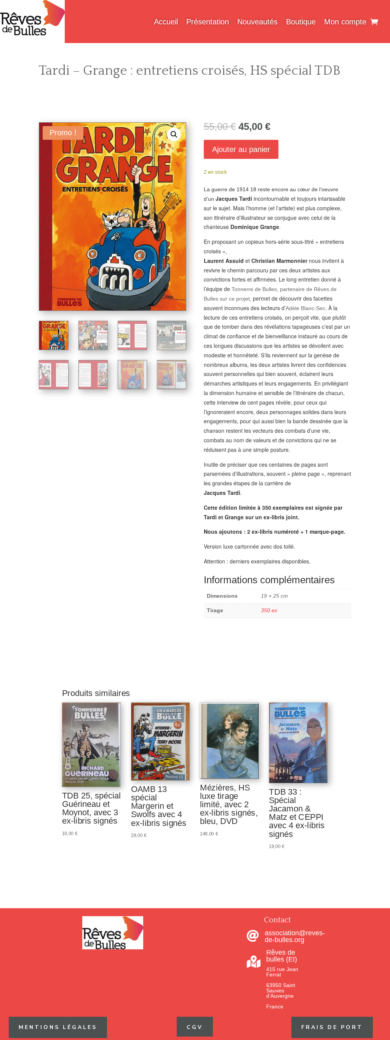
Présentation (207, 22)
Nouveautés (257, 22)
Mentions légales (58, 1027)
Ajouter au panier (241, 149)
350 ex (269, 610)
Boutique (301, 22)
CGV (195, 1027)
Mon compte (345, 22)
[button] (174, 134)
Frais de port (332, 1027)
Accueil (166, 22)
